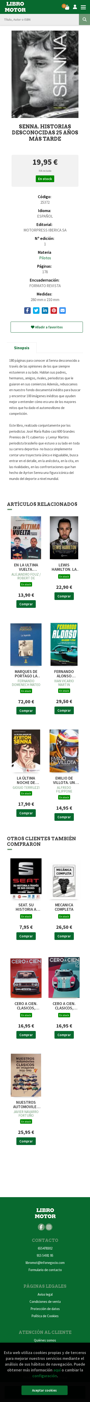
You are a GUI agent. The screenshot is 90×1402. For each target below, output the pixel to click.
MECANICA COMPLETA (64, 907)
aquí (57, 1370)
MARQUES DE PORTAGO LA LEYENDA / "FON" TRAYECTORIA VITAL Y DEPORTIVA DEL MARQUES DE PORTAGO (26, 674)
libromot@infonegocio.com (45, 1262)
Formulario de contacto (45, 1270)
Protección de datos (45, 1309)
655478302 (45, 1248)
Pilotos (45, 257)
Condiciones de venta (45, 1301)
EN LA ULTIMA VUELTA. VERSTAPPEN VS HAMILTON (26, 567)
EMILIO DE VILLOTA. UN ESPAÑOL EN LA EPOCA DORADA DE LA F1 (64, 780)
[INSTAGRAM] (48, 1227)
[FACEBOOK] (41, 1227)
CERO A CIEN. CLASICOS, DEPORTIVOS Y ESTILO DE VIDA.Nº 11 (26, 1006)
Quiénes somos (45, 1340)
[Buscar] (84, 19)
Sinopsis (21, 347)
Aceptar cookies (44, 1390)
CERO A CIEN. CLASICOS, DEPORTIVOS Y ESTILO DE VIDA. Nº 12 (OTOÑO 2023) (64, 1006)
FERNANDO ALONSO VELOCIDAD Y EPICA (64, 674)
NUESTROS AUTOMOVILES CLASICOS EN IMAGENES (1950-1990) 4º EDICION (26, 1104)
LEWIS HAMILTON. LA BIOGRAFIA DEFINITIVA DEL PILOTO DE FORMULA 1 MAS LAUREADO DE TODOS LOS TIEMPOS (64, 567)
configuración (44, 1375)
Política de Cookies (45, 1316)
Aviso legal (45, 1294)
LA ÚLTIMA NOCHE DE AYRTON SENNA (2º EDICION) (26, 780)
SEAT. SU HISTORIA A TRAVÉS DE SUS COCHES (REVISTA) (26, 907)
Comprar (26, 604)
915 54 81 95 (45, 1255)
